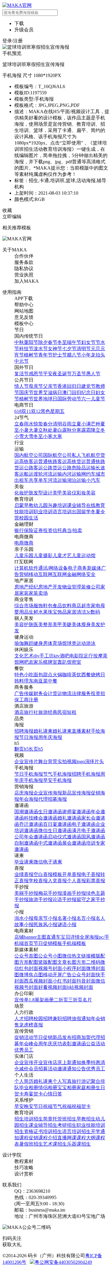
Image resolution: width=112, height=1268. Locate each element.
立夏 (76, 423)
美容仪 (69, 492)
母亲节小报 (45, 918)
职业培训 (43, 511)
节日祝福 (43, 1106)
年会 (95, 1018)
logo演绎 (85, 761)
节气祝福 (62, 1106)
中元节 (21, 361)
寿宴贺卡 (33, 1093)
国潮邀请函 (26, 811)
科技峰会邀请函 (40, 817)
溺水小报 (23, 918)
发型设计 (43, 492)
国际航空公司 (57, 455)
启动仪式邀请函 (64, 836)
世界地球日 (45, 398)
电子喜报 (90, 874)
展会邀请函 (74, 843)
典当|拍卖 (72, 530)
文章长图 (66, 962)
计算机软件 (26, 568)
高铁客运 (28, 461)
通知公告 (76, 1068)
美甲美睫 (62, 624)
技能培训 (23, 511)
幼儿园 (40, 505)
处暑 (52, 430)
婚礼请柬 (43, 731)
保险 (28, 530)
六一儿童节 (93, 398)
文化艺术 (23, 655)
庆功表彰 (62, 1043)
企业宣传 (23, 1062)
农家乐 (36, 662)
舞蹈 (28, 643)
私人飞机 (81, 455)
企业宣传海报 (47, 792)
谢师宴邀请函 (76, 811)
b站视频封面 (80, 987)
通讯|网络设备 (53, 568)
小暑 (24, 430)
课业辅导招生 (43, 1125)
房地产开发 (50, 586)
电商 (19, 542)
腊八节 (74, 354)
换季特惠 (90, 1062)
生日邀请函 (50, 811)
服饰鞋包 (43, 605)
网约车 (88, 474)
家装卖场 (38, 593)
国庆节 (26, 392)
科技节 (26, 348)
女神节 (55, 348)
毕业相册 (28, 1087)
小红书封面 (64, 980)
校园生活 (28, 517)
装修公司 (90, 586)
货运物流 (62, 693)
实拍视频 (66, 761)
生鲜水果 (38, 611)
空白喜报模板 (47, 874)
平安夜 (50, 373)
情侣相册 (47, 1087)
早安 (19, 1106)
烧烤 (95, 674)
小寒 (48, 436)
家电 (95, 605)
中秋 (19, 342)
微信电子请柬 (47, 861)
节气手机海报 (57, 774)
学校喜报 (38, 880)
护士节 (60, 354)
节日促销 (43, 1037)
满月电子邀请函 (88, 830)
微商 (28, 542)
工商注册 (28, 699)
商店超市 (81, 605)
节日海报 (28, 737)
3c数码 (93, 611)
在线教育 (95, 505)
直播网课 (66, 1137)
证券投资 (43, 530)
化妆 (19, 492)
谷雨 (67, 423)
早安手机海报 (57, 780)
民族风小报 (45, 924)
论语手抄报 (64, 899)
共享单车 (38, 480)
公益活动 (95, 1043)
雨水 (28, 423)
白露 (62, 430)
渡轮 (38, 474)
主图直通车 (49, 937)
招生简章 (43, 1118)
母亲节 (36, 386)
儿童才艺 (62, 555)
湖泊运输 (76, 480)
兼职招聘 (62, 1018)
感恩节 (36, 373)
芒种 (95, 423)
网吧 (24, 662)
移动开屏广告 (57, 974)
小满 (86, 423)
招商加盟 (81, 1037)
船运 (28, 474)
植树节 (31, 354)
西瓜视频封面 (38, 980)
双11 (26, 411)
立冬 (100, 430)
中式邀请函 (50, 843)
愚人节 (93, 373)
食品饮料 (62, 605)
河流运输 (52, 474)
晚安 (28, 1106)
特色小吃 (23, 674)
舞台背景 (47, 761)
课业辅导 (76, 505)
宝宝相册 (66, 1087)
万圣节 (79, 373)
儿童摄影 (43, 555)
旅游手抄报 (41, 899)
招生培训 (23, 1118)
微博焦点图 (31, 974)
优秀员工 (23, 1049)
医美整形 (43, 624)
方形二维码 (88, 962)
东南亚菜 (38, 680)
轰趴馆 (64, 662)
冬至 (62, 342)
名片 (87, 999)
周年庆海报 (50, 737)
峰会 (33, 1043)
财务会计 (43, 693)
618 (18, 411)
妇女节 (88, 342)
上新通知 (71, 1062)
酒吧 (64, 655)
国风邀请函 (93, 836)
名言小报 (86, 918)
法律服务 (81, 693)
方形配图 (28, 962)
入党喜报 (57, 880)
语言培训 (62, 511)
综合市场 (23, 605)
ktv (57, 655)
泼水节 (40, 348)
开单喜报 (71, 874)
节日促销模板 (47, 943)
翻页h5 (21, 748)
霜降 (91, 430)
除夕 (43, 342)
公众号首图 (26, 955)
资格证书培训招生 (43, 1131)
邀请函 (79, 1043)
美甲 (57, 492)
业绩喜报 (23, 874)
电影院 (76, 655)
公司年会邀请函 (31, 836)
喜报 (38, 1024)
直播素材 (81, 731)
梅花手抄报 (50, 893)
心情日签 (52, 1093)
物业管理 (71, 586)
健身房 (40, 643)
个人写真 (62, 1081)
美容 (91, 492)
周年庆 (45, 1043)
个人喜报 (76, 880)
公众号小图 (50, 955)
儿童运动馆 (84, 555)
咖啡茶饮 (71, 674)
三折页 (75, 999)
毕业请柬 (23, 861)
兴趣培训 (57, 505)
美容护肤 (23, 624)
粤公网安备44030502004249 (63, 1262)
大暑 (33, 430)
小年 (86, 354)
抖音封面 (86, 980)
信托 (57, 530)
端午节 (74, 342)
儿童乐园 (23, 555)
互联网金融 (64, 574)
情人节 (21, 386)
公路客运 (33, 467)
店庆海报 (23, 792)
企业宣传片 (26, 761)
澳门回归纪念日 (79, 392)
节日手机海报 (28, 774)
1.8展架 (36, 999)
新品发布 (62, 1037)
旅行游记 (81, 1081)
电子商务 (77, 568)
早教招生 (86, 1118)
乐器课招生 (79, 1143)
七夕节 (69, 348)
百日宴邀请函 (57, 824)
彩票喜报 (95, 880)
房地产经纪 (26, 586)
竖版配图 (47, 962)
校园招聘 (43, 1018)
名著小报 (66, 918)
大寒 (57, 436)
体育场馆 (57, 643)
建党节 (88, 386)
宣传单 (21, 999)
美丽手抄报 (26, 893)
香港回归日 (69, 386)
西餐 (86, 674)
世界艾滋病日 (47, 392)
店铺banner (25, 937)
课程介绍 (47, 1137)
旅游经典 (47, 712)
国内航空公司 (28, 455)
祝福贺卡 (81, 1106)
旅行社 (31, 712)
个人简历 (23, 1081)
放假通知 (81, 1018)
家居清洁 (76, 611)
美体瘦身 (81, 624)
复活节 (21, 373)
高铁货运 (76, 461)
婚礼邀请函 (69, 817)
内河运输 (71, 474)
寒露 (81, 430)
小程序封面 (74, 968)
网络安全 (86, 574)
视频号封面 (50, 968)
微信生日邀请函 (55, 830)
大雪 (28, 436)
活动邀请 (57, 1068)
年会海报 (28, 799)
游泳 (91, 643)
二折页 (61, 999)
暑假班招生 (31, 1143)
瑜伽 (19, 643)
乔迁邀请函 (31, 824)
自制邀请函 (26, 843)
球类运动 (76, 643)
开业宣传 (43, 1062)
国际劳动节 (69, 398)
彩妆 (81, 492)
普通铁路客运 (52, 461)
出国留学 (81, 511)
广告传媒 (23, 693)
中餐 (52, 680)
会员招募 (38, 1068)
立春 (19, 423)
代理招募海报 (52, 799)
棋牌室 (50, 662)
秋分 (71, 430)
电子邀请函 (84, 824)
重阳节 (31, 342)
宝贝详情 (70, 937)
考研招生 (66, 1125)
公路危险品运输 (79, 467)
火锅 (57, 674)
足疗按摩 (93, 655)
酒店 (19, 712)
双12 (36, 411)
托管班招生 (64, 1118)
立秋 (43, 430)
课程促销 (28, 1137)
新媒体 (94, 568)
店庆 (57, 1062)
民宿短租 (66, 712)
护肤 (28, 492)
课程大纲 (86, 1137)
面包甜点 (43, 674)
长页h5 (36, 748)
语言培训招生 (76, 1131)
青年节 (45, 354)
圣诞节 (64, 373)
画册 (49, 999)
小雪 (19, 436)
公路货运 (52, 467)
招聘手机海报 (86, 774)
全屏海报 (89, 937)
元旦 (95, 348)
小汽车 (93, 480)
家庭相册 (86, 1087)
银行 (19, 530)
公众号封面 (84, 974)
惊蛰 (38, 423)
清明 (57, 423)
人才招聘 (23, 1018)
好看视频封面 (52, 987)
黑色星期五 (53, 411)
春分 (48, 423)
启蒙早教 (23, 505)
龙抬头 (98, 354)
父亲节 (50, 386)
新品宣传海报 (76, 792)
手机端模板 (74, 943)
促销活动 (23, 1037)
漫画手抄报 (74, 893)
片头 (99, 761)
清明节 (83, 348)
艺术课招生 (55, 1143)
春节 (52, 342)
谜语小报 (66, 924)
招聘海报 (23, 731)
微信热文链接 (76, 955)
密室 (76, 662)
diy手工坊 (43, 655)
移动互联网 (41, 574)
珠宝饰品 (57, 611)
